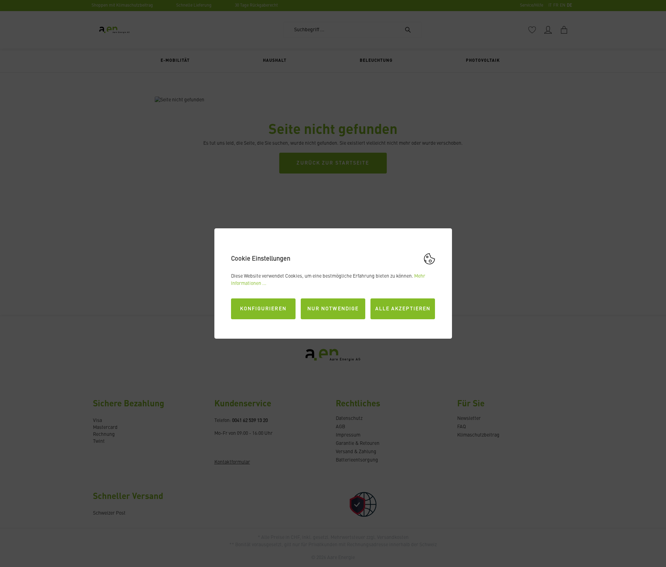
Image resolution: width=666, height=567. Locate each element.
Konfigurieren (263, 308)
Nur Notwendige (333, 308)
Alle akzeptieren (403, 308)
